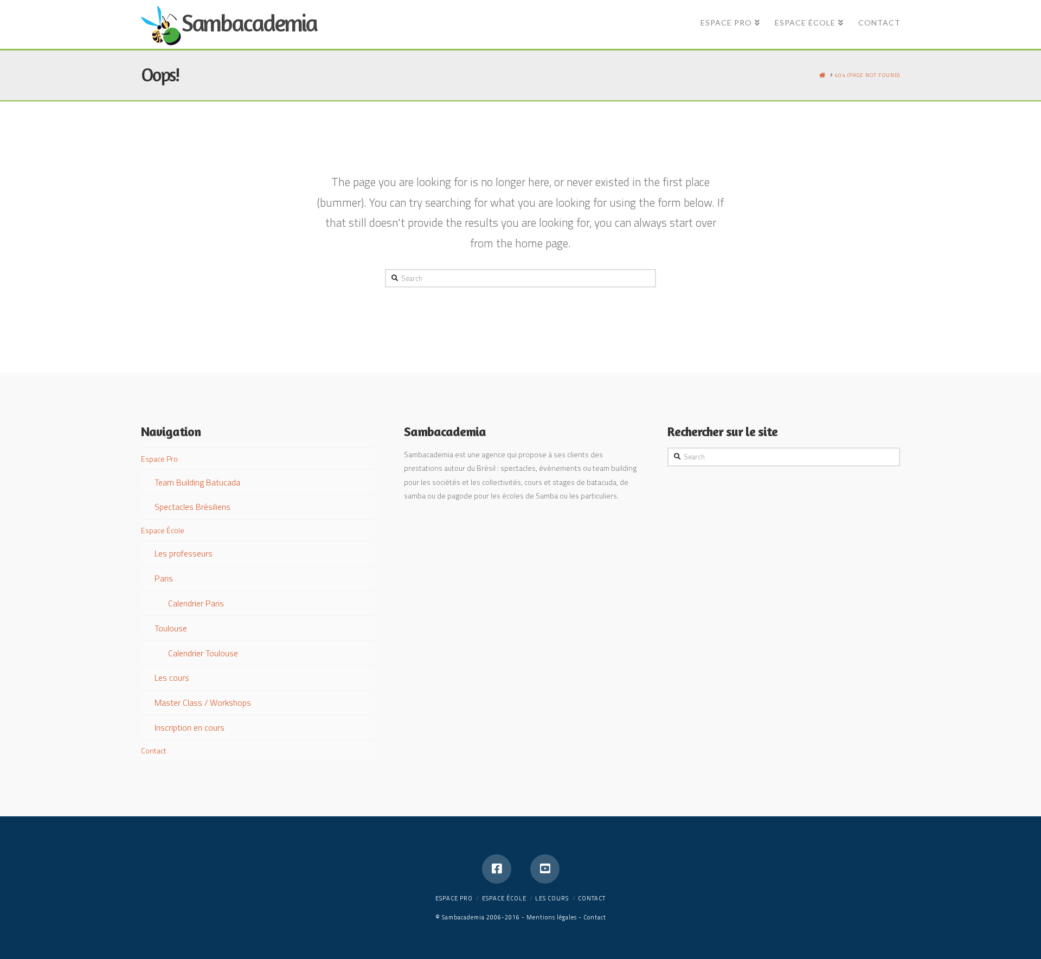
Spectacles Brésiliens (192, 506)
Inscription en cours (189, 727)
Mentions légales (551, 917)
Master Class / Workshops (203, 702)
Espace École (162, 530)
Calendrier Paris (196, 603)
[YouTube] (545, 869)
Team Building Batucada (197, 482)
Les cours (172, 677)
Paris (164, 578)
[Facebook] (496, 869)
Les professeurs (184, 553)
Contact (153, 750)
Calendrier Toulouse (203, 653)
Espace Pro (159, 458)
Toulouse (171, 628)
